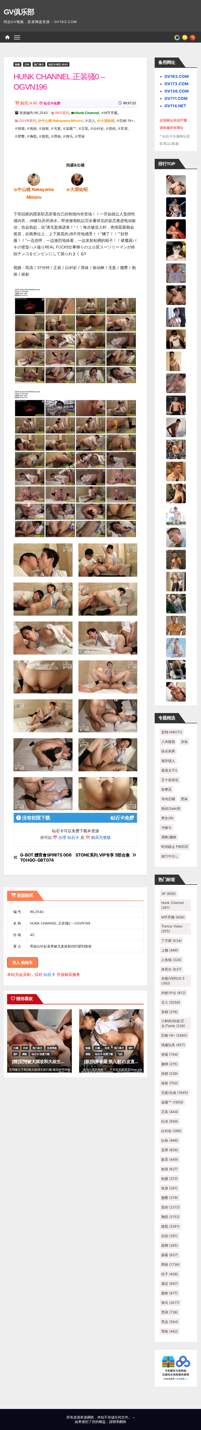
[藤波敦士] (176, 647)
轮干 (169, 1274)
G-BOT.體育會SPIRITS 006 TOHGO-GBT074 (46, 858)
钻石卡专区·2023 (58, 64)
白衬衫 (98, 128)
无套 (57, 128)
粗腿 (169, 1178)
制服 (17, 64)
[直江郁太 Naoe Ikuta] (176, 691)
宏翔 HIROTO (171, 732)
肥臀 (21, 136)
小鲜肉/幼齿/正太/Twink (173, 1023)
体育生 (171, 969)
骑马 (69, 136)
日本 (27, 64)
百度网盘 (52, 1047)
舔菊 (169, 1255)
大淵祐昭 (107, 120)
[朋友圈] (177, 37)
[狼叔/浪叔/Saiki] (176, 250)
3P (168, 893)
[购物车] (185, 37)
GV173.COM (176, 83)
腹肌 (45, 136)
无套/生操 (174, 1092)
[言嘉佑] (176, 316)
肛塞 (124, 128)
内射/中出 (173, 993)
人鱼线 (171, 960)
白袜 (169, 1140)
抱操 (33, 128)
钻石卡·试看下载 (41, 1054)
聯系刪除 (119, 1421)
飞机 (120, 1054)
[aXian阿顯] (176, 559)
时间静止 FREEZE (174, 846)
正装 (84, 128)
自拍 (169, 1236)
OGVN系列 (27, 120)
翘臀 (169, 1198)
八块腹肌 (168, 741)
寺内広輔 (168, 799)
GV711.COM (176, 98)
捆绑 (169, 1064)
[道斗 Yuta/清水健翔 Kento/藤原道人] (176, 471)
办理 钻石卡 (68, 837)
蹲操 (57, 136)
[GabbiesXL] (176, 537)
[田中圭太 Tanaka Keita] (176, 493)
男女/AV (167, 818)
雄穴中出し (169, 856)
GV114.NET (175, 105)
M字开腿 (110, 113)
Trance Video (171, 928)
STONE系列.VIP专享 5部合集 (102, 855)
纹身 (169, 1188)
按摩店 (166, 789)
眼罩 (169, 1159)
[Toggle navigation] (17, 37)
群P (15, 1054)
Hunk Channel (87, 113)
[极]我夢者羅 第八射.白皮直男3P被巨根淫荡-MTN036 (133, 1061)
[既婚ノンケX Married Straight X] (176, 382)
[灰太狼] (176, 669)
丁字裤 (171, 940)
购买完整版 (101, 837)
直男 (169, 1150)
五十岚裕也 (169, 780)
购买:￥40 (28, 103)
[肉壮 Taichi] (176, 603)
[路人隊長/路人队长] (176, 581)
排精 (169, 1073)
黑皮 (169, 1322)
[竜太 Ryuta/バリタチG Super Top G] (176, 338)
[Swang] (176, 228)
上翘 (169, 950)
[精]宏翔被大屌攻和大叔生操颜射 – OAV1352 (54, 1061)
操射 (45, 128)
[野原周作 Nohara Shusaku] (176, 625)
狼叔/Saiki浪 (170, 808)
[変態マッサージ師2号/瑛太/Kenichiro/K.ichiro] (176, 360)
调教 (24, 1054)
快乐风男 (168, 751)
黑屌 (169, 1312)
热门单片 (39, 64)
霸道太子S (169, 770)
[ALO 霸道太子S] (176, 426)
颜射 (169, 1293)
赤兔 (184, 741)
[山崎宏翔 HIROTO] (176, 184)
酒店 (169, 1283)
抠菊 (21, 128)
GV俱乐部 (19, 11)
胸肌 (33, 136)
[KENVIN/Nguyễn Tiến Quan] (176, 206)
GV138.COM (176, 91)
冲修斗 (166, 827)
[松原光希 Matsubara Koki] (176, 294)
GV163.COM (176, 76)
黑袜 (81, 136)
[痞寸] (176, 404)
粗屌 (169, 1169)
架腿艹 (71, 128)
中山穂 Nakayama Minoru (62, 120)
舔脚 (169, 1245)
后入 (91, 120)
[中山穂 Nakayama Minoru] (34, 179)
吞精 (169, 1012)
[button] (192, 37)
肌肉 (112, 128)
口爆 (15, 1047)
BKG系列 (62, 113)
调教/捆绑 (168, 837)
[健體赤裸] (176, 515)
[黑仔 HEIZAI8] (176, 448)
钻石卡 (49, 974)
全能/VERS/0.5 (173, 980)
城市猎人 (168, 761)
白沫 (169, 1121)
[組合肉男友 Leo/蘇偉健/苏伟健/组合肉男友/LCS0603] (176, 272)
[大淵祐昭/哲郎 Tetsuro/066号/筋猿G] (77, 179)
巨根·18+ (127, 120)
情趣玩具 (173, 1045)
